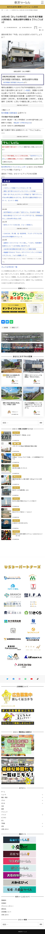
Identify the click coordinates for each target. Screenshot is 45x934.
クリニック (4, 812)
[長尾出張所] (23, 54)
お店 (2, 806)
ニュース (3, 794)
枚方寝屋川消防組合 (9, 113)
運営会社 (3, 909)
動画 (2, 809)
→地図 (27, 90)
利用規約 (3, 903)
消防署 (5, 327)
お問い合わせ (5, 829)
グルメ (3, 800)
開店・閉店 (4, 797)
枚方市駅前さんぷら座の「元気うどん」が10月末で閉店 (22, 212)
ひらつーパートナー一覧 (8, 706)
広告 (2, 826)
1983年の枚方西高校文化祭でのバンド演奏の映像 (20, 249)
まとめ (3, 803)
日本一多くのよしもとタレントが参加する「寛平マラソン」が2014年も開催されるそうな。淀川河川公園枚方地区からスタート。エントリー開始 (22, 197)
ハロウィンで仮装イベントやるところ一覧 (17, 188)
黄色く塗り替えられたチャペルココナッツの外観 (19, 191)
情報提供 (3, 900)
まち (43, 30)
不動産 (3, 823)
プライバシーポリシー (7, 906)
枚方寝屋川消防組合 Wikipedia (14, 82)
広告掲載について (6, 912)
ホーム (3, 791)
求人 (2, 820)
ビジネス (3, 817)
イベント (3, 814)
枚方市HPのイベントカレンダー (14, 167)
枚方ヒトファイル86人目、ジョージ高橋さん (18, 225)
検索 (41, 423)
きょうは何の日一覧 (9, 267)
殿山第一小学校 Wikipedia (22, 123)
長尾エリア (14, 327)
